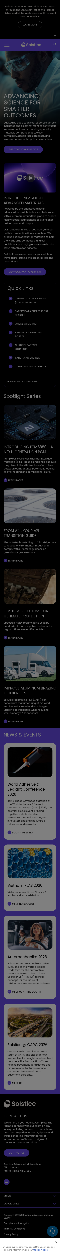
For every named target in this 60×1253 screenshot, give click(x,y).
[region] (30, 1245)
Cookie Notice (40, 1249)
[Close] (56, 1242)
